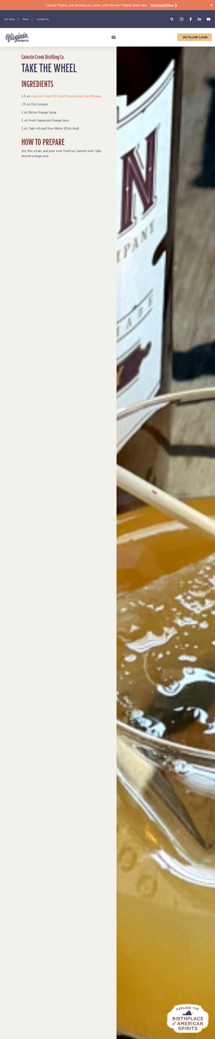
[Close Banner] (211, 5)
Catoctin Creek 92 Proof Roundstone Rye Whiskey (66, 96)
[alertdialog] (107, 5)
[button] (172, 19)
